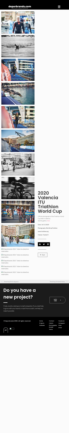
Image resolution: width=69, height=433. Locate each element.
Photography (41, 228)
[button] (40, 244)
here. (48, 221)
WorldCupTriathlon (51, 228)
